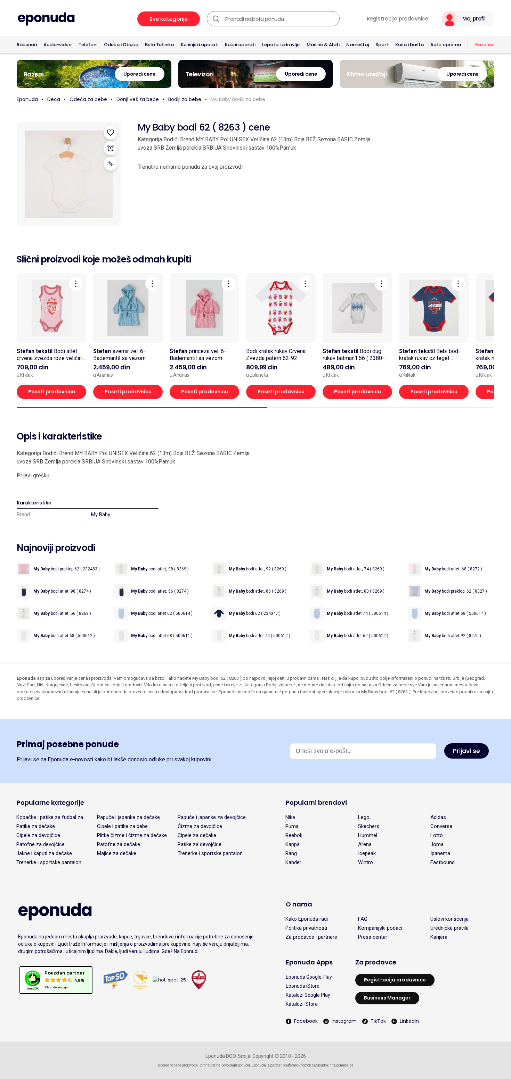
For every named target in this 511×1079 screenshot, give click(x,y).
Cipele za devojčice (38, 835)
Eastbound (442, 862)
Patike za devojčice (199, 844)
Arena (365, 844)
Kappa (292, 844)
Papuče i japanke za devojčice (212, 817)
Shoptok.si (307, 1065)
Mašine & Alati (323, 44)
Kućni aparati (240, 44)
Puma (292, 826)
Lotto (436, 835)
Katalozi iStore (302, 1004)
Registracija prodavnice (397, 18)
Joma (437, 844)
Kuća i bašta (409, 44)
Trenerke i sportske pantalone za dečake (50, 862)
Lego (364, 817)
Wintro (365, 862)
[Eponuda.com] (46, 19)
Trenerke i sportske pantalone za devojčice (211, 853)
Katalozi (484, 44)
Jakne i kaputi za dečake (44, 853)
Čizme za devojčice (200, 826)
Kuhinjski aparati (199, 44)
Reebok (293, 835)
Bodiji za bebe (184, 99)
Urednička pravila (449, 928)
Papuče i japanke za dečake (128, 817)
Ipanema (440, 853)
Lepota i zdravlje (281, 44)
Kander (293, 862)
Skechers (368, 826)
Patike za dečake (35, 826)
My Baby (100, 514)
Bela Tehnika (159, 44)
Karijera (438, 937)
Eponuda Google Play (309, 977)
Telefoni (88, 44)
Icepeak (367, 853)
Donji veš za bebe (137, 99)
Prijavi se (466, 750)
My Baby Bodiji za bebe (238, 99)
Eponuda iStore (302, 986)
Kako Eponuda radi (306, 919)
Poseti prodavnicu (51, 391)
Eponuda (27, 99)
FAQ (362, 919)
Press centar (372, 937)
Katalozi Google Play (308, 995)
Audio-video (57, 44)
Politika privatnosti (306, 928)
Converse (441, 826)
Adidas (438, 817)
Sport (381, 44)
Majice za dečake (116, 853)
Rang (291, 853)
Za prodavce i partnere (311, 937)
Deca (53, 99)
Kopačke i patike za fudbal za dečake (49, 817)
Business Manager (387, 997)
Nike (290, 817)
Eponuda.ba (344, 1065)
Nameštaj (357, 44)
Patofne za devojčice (40, 844)
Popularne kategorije (50, 802)
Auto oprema (445, 44)
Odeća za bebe (88, 99)
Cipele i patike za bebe (122, 826)
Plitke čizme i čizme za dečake (132, 835)
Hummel (367, 835)
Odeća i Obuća (121, 44)
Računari (27, 44)
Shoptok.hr (324, 1065)
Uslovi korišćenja (449, 919)
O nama (299, 904)
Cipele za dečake (197, 835)
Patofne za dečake (118, 844)
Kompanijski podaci (380, 928)
